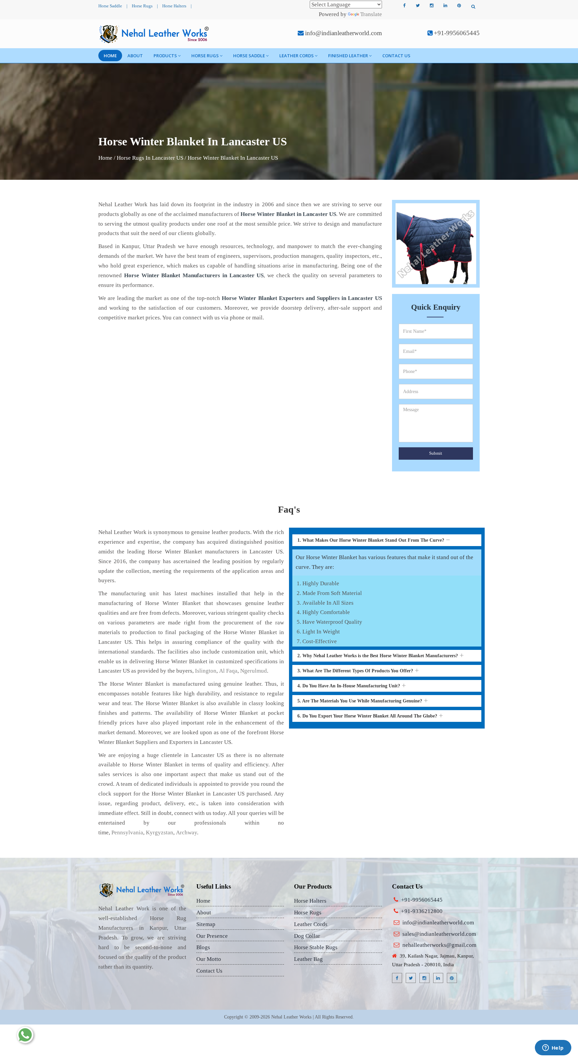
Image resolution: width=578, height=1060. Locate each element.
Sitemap (205, 924)
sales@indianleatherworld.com (439, 934)
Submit (435, 453)
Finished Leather (348, 56)
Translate (371, 14)
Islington (205, 671)
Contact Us (396, 56)
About (135, 56)
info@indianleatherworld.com (343, 32)
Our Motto (208, 959)
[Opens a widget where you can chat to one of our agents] (553, 1048)
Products (165, 56)
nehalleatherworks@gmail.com (439, 945)
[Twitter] (418, 6)
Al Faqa (228, 671)
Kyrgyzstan (159, 832)
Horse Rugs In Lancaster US (150, 158)
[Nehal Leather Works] (154, 33)
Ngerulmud (253, 671)
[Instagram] (431, 6)
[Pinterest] (459, 6)
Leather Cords (296, 56)
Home (110, 56)
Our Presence (212, 936)
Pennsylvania (127, 832)
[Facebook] (404, 6)
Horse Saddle (110, 5)
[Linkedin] (445, 6)
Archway (186, 832)
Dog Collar (307, 936)
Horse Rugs (142, 5)
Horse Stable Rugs (316, 947)
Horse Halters (174, 5)
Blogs (203, 947)
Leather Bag (308, 959)
